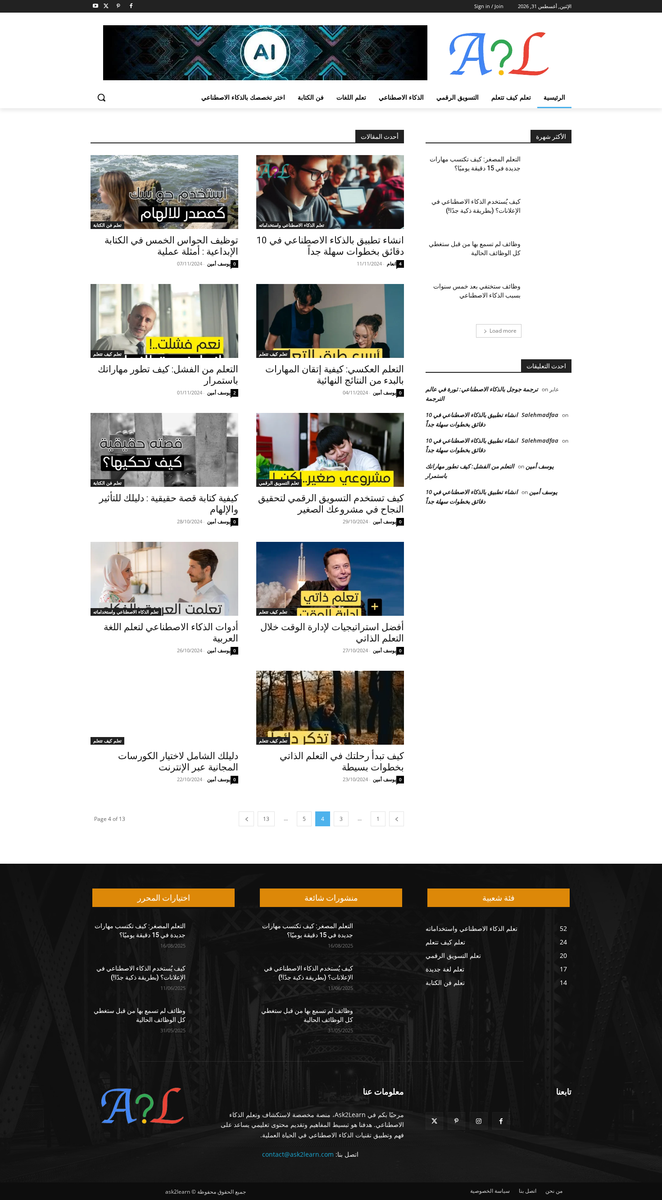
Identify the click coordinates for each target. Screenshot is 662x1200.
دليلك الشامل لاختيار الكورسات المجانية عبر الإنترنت (178, 762)
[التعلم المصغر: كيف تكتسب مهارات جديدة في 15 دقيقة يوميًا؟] (549, 170)
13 (266, 819)
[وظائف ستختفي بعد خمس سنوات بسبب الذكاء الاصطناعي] (549, 297)
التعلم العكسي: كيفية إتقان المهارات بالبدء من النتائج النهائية (334, 375)
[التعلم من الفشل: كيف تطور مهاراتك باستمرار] (164, 321)
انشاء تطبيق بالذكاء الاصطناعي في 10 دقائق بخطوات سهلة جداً (330, 246)
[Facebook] (131, 6)
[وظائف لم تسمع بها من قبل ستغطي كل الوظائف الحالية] (549, 255)
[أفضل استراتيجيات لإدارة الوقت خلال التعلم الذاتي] (330, 579)
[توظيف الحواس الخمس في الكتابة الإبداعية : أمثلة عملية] (164, 192)
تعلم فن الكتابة (107, 225)
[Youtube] (96, 6)
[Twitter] (106, 6)
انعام (391, 263)
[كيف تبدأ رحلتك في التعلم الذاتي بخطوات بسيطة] (330, 708)
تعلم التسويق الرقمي (279, 483)
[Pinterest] (118, 6)
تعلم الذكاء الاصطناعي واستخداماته (291, 225)
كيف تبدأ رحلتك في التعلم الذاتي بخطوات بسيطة (342, 762)
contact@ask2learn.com (298, 1154)
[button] (101, 97)
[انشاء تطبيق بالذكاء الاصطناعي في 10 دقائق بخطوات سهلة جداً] (330, 192)
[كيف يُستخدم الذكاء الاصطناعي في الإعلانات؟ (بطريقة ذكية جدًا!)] (549, 212)
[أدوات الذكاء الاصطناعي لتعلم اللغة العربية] (164, 579)
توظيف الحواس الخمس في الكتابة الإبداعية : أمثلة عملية (171, 246)
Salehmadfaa (539, 415)
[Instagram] (478, 1121)
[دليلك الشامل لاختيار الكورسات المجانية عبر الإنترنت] (164, 708)
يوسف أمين (219, 263)
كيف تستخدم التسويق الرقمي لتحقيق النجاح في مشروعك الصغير (331, 504)
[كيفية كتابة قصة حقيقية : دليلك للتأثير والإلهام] (164, 450)
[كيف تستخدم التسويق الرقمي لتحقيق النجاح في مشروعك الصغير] (330, 450)
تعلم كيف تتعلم (273, 354)
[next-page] (246, 818)
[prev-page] (396, 818)
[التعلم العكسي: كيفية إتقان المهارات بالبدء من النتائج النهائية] (330, 321)
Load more (503, 330)
